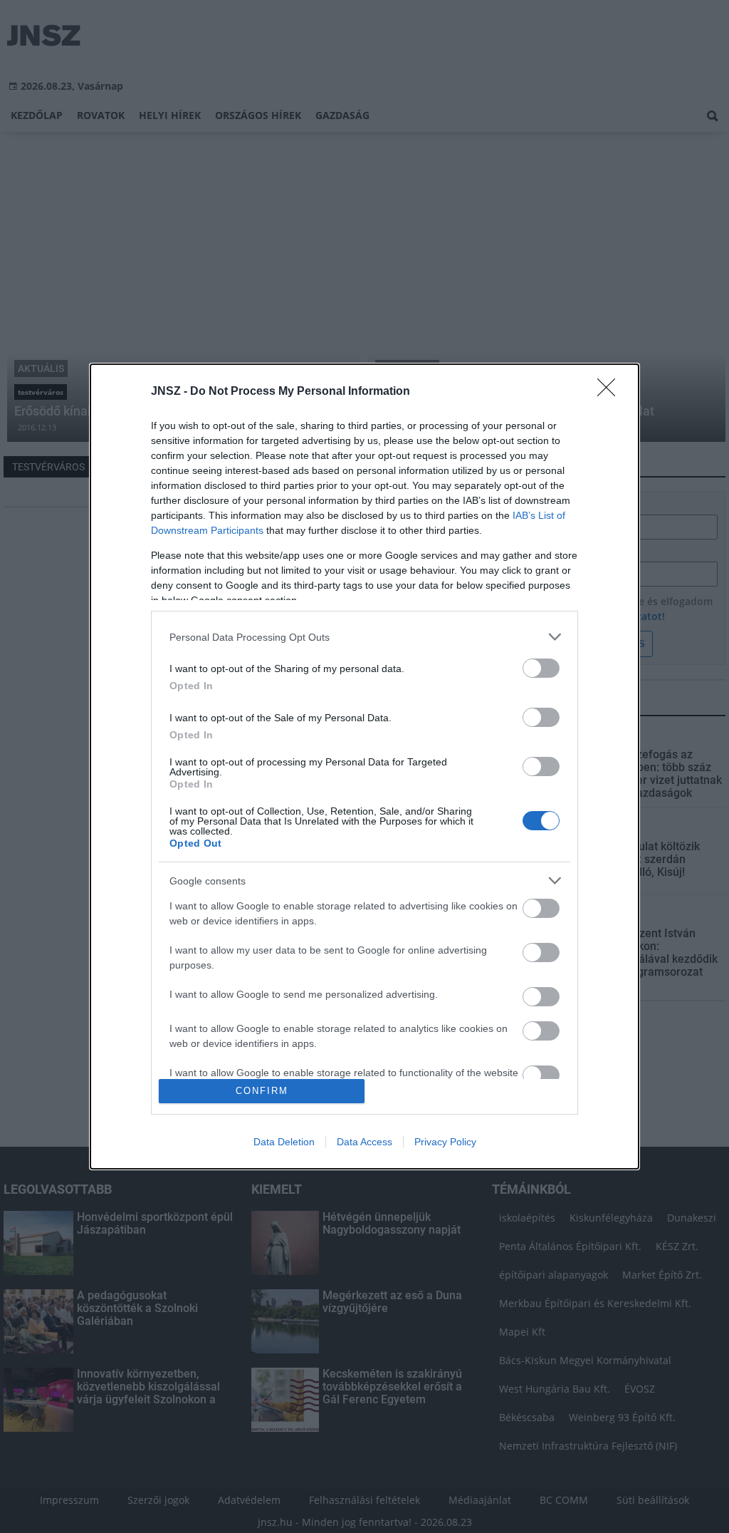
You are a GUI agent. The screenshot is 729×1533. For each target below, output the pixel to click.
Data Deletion (284, 1141)
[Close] (610, 392)
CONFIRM (262, 1090)
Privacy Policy (445, 1141)
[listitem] (364, 636)
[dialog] (364, 766)
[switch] (541, 668)
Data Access (364, 1141)
